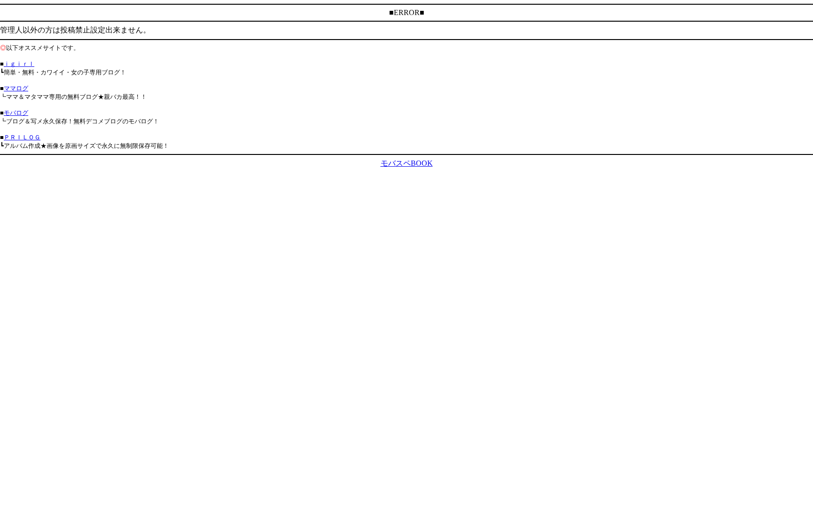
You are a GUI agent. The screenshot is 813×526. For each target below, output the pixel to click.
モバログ (16, 112)
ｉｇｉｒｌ (19, 63)
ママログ (16, 88)
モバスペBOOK (407, 163)
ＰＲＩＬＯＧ (22, 137)
